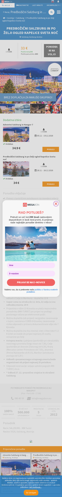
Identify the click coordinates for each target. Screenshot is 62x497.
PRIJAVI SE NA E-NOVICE (31, 282)
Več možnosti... (35, 487)
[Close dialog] (56, 203)
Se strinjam (31, 492)
